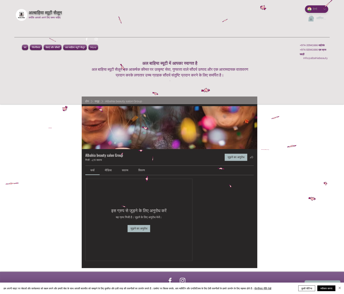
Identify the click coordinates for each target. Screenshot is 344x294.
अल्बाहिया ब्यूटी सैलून (45, 12)
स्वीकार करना (326, 288)
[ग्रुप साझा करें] (251, 157)
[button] (311, 18)
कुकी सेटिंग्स (306, 288)
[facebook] (87, 39)
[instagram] (96, 39)
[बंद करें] (340, 288)
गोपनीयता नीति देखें (262, 288)
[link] (92, 170)
